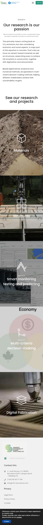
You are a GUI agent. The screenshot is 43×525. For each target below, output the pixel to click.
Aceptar (6, 521)
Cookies (7, 503)
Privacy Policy (9, 499)
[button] (33, 2)
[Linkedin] (5, 458)
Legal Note (8, 495)
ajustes (19, 517)
